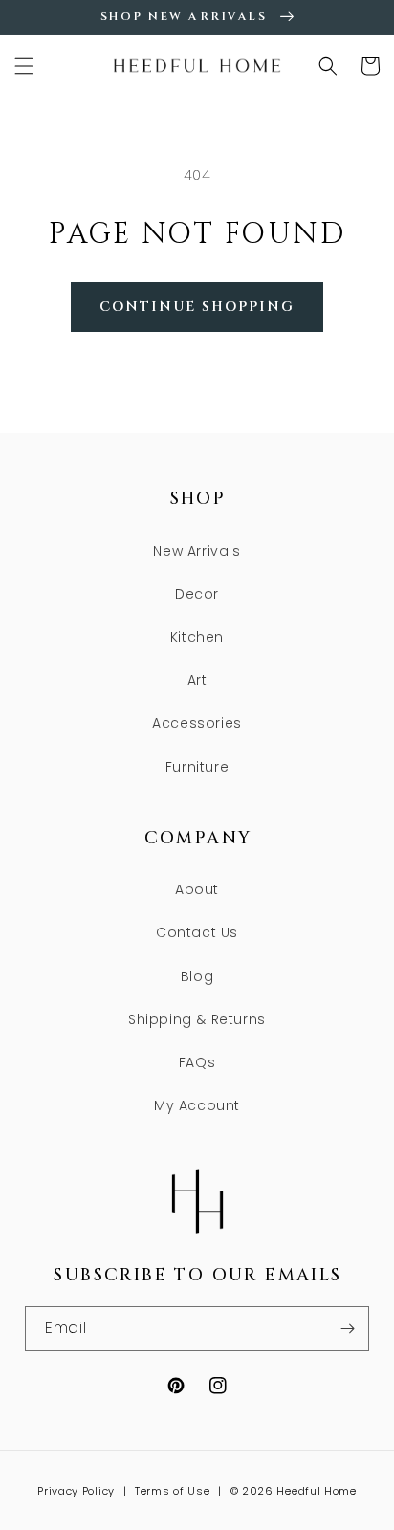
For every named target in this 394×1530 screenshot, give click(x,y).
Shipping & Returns (197, 1019)
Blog (197, 976)
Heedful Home (316, 1490)
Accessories (197, 722)
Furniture (197, 766)
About (197, 889)
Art (197, 679)
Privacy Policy (76, 1490)
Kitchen (197, 636)
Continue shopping (197, 306)
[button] (24, 66)
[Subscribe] (347, 1328)
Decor (197, 593)
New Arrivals (196, 550)
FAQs (197, 1062)
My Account (197, 1105)
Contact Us (197, 932)
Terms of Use (172, 1490)
